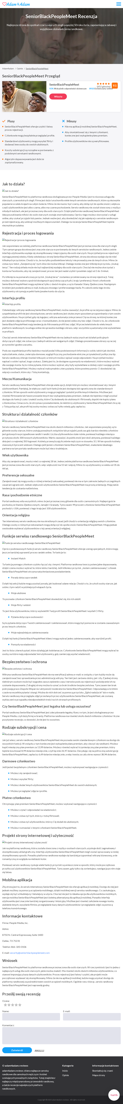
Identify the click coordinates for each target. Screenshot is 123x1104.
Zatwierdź (17, 1050)
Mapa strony (98, 1075)
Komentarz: (8, 1025)
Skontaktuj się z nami (102, 1070)
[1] (5, 1004)
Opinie (65, 1075)
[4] (16, 1004)
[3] (12, 1004)
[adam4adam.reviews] (16, 4)
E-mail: (66, 1011)
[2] (9, 1004)
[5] (19, 1004)
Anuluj (39, 1050)
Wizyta (58, 96)
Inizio (65, 1070)
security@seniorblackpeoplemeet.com (30, 952)
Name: (5, 1011)
